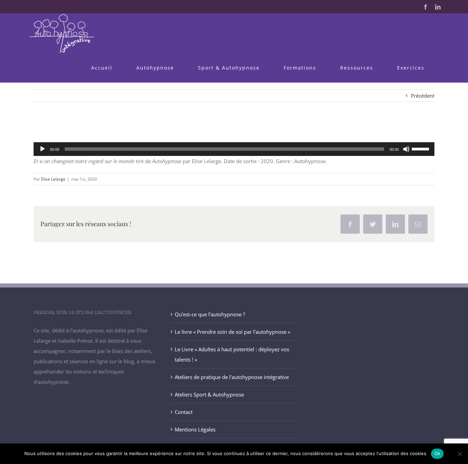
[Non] (459, 453)
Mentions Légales (195, 429)
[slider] (421, 148)
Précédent (422, 95)
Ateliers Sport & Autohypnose (209, 394)
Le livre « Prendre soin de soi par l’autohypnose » (232, 331)
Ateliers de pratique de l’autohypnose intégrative (232, 377)
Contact (184, 411)
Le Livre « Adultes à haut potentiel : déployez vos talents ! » (232, 354)
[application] (234, 149)
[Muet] (406, 149)
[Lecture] (42, 149)
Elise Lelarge (53, 179)
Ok (437, 453)
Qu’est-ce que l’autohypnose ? (210, 314)
